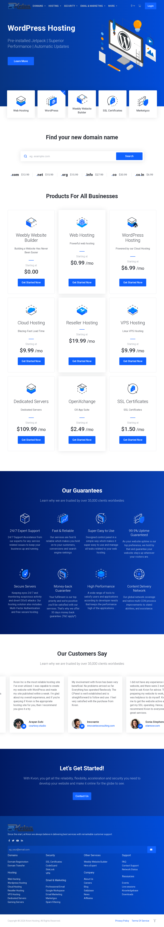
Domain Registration (18, 861)
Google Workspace (55, 890)
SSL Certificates (54, 861)
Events (125, 883)
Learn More (21, 70)
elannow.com (152, 725)
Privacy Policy (122, 920)
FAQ (124, 861)
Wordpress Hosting (17, 883)
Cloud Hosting (15, 886)
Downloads (127, 894)
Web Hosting (14, 879)
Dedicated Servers (17, 898)
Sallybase (89, 890)
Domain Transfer (16, 865)
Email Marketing (54, 894)
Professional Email (55, 886)
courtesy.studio (37, 725)
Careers (88, 883)
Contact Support (130, 865)
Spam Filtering (53, 902)
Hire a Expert (90, 865)
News (87, 894)
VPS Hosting (14, 894)
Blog (86, 886)
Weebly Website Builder (95, 861)
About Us (88, 879)
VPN (48, 873)
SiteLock (50, 869)
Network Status (130, 869)
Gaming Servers (16, 902)
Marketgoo (51, 898)
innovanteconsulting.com (101, 725)
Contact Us (82, 796)
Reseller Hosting (16, 890)
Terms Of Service (140, 920)
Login (151, 6)
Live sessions (128, 886)
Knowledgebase (130, 890)
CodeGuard (51, 865)
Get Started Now (31, 282)
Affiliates (88, 898)
